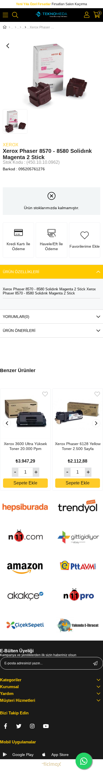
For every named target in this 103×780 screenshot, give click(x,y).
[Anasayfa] (9, 27)
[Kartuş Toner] (15, 27)
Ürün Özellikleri (21, 272)
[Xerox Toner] (25, 27)
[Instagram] (32, 726)
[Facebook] (5, 726)
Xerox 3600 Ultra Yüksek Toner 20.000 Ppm (25, 446)
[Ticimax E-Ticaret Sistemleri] (51, 765)
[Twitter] (18, 726)
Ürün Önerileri (19, 330)
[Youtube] (45, 726)
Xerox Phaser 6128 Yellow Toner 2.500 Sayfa (78, 446)
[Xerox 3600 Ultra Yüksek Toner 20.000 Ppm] (25, 413)
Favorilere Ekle (45, 394)
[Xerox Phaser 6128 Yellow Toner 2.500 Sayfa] (77, 413)
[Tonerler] (20, 27)
